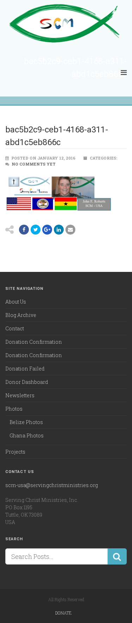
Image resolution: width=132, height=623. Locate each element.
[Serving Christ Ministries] (66, 24)
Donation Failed (25, 368)
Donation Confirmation (33, 341)
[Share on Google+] (47, 230)
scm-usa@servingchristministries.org (51, 485)
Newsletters (19, 395)
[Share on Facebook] (24, 230)
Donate (63, 613)
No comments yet (34, 164)
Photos (14, 408)
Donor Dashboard (26, 382)
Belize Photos (26, 422)
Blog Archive (20, 315)
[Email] (59, 230)
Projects (15, 451)
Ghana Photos (27, 435)
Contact (14, 328)
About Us (15, 301)
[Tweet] (35, 230)
